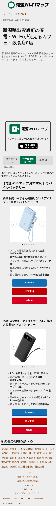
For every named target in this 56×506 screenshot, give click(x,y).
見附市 (23, 453)
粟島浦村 (39, 466)
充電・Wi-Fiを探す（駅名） (28, 481)
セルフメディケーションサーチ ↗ (28, 493)
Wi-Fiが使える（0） (28, 160)
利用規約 (6, 499)
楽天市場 (29, 291)
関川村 (29, 466)
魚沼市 (48, 458)
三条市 (21, 449)
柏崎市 (29, 449)
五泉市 (13, 458)
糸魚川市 (47, 453)
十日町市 (14, 453)
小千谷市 (50, 449)
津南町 (13, 466)
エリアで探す (20, 14)
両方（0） (44, 160)
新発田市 (39, 449)
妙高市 (4, 458)
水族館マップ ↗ (28, 489)
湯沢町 (4, 466)
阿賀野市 (31, 458)
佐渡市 (40, 458)
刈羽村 (21, 466)
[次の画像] (42, 224)
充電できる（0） (11, 160)
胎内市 (15, 462)
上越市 (21, 458)
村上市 (32, 453)
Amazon (29, 282)
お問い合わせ (38, 499)
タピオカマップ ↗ (28, 485)
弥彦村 (32, 462)
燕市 (39, 453)
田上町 (40, 462)
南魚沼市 (6, 462)
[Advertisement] (28, 90)
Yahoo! (29, 300)
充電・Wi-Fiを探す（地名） (28, 477)
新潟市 (4, 449)
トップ (6, 14)
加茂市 (4, 453)
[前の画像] (13, 224)
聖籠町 (23, 462)
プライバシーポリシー (21, 499)
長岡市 (13, 449)
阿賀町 (48, 462)
